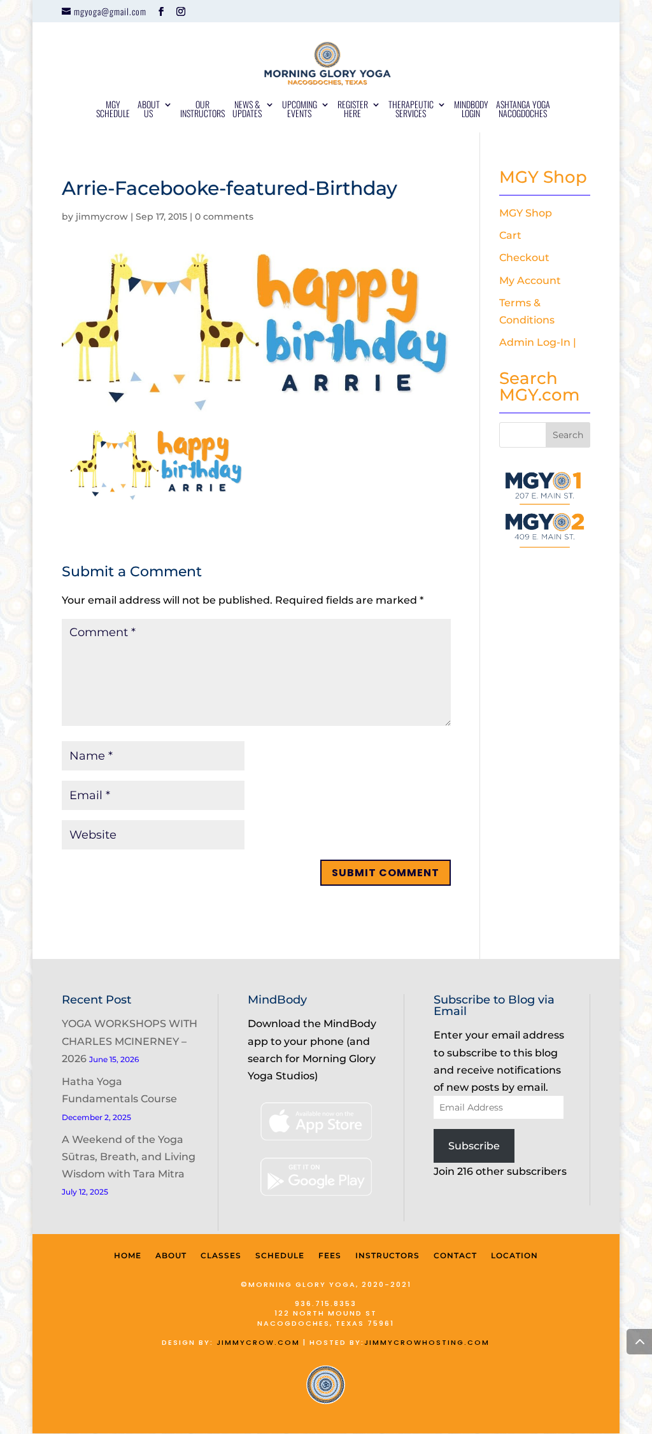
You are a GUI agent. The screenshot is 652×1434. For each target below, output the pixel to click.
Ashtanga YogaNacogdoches (523, 110)
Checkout (524, 258)
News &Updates (247, 110)
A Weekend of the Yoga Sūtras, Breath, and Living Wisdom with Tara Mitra (128, 1156)
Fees (329, 1255)
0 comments (224, 216)
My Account (530, 280)
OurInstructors (202, 110)
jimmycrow (102, 216)
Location (514, 1255)
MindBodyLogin (471, 110)
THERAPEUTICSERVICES (411, 110)
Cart (510, 235)
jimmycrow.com (258, 1342)
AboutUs (149, 110)
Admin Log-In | (537, 342)
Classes (221, 1255)
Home (127, 1255)
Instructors (387, 1255)
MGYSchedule (113, 110)
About (171, 1255)
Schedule (279, 1255)
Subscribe (474, 1146)
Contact (455, 1255)
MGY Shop (525, 213)
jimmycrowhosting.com (427, 1342)
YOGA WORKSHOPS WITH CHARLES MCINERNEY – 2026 (129, 1041)
